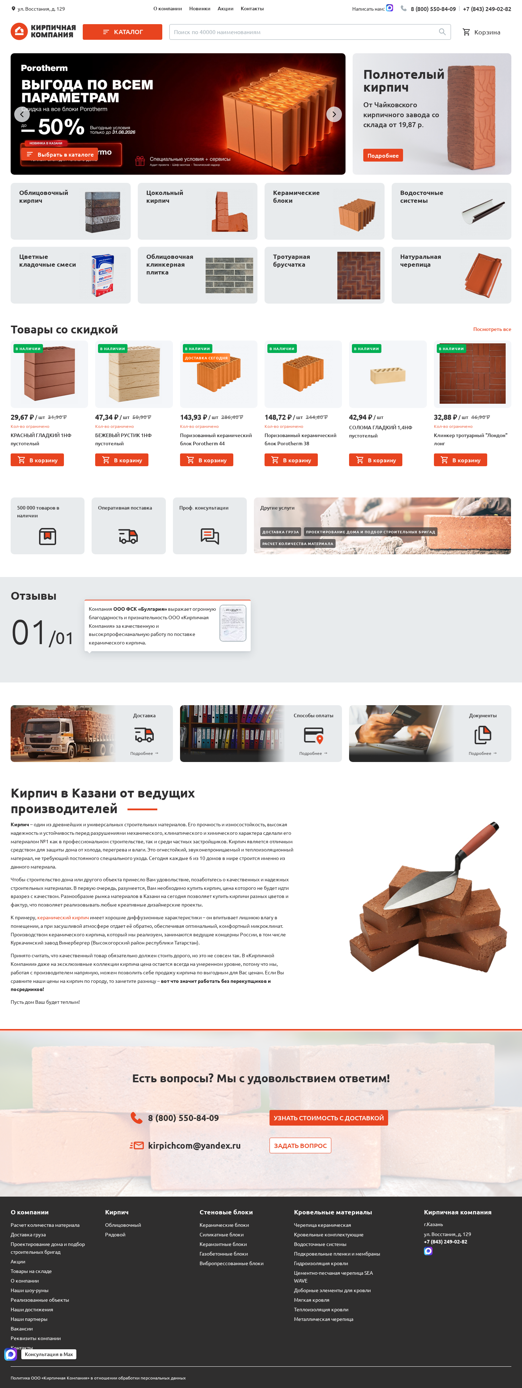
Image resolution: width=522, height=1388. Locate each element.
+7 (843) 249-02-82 (487, 8)
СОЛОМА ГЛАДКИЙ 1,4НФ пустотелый (380, 431)
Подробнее (383, 155)
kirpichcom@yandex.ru (194, 1145)
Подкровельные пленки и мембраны (337, 1253)
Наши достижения (32, 1309)
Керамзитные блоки (223, 1244)
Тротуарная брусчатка (291, 260)
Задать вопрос (300, 1145)
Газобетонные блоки (224, 1253)
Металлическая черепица (323, 1319)
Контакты (252, 8)
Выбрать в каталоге (66, 154)
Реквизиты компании (36, 1338)
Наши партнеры (29, 1319)
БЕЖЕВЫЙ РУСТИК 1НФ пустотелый (123, 439)
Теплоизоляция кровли (321, 1309)
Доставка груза (280, 531)
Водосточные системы (422, 196)
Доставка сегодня (206, 357)
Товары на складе (31, 1271)
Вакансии (22, 1328)
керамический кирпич (63, 917)
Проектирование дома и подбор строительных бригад (370, 531)
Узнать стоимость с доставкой (329, 1118)
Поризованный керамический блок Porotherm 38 (301, 439)
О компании (167, 8)
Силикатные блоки (222, 1234)
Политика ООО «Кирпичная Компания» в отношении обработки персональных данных (98, 1378)
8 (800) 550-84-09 (433, 8)
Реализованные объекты (40, 1299)
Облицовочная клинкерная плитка (170, 264)
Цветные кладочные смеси (47, 260)
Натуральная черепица (420, 260)
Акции (226, 8)
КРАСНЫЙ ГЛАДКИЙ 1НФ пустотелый (41, 439)
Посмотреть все (492, 329)
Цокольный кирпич (164, 196)
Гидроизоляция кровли (321, 1263)
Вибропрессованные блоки (231, 1263)
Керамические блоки (296, 196)
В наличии (28, 348)
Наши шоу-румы (30, 1290)
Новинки (200, 8)
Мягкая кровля (312, 1299)
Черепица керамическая (322, 1224)
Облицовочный (123, 1224)
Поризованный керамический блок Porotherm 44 (216, 439)
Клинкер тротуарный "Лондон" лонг (470, 439)
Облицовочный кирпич (43, 196)
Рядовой (115, 1234)
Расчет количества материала (297, 543)
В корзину (43, 460)
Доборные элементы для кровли (332, 1290)
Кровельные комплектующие (329, 1234)
